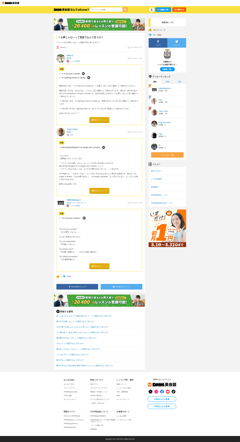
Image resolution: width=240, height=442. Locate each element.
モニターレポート (70, 399)
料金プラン (94, 384)
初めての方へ (156, 171)
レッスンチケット (123, 399)
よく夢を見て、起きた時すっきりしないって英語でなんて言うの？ (82, 332)
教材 (118, 395)
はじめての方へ (69, 384)
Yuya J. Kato (163, 111)
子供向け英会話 (96, 395)
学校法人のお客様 (162, 406)
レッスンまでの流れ (124, 388)
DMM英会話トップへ (159, 195)
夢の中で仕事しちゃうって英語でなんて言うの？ (75, 321)
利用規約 (154, 187)
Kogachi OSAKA (164, 122)
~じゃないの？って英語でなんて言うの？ (72, 354)
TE (159, 145)
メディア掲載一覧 (96, 425)
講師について (121, 384)
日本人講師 (68, 395)
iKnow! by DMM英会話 (72, 416)
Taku (160, 134)
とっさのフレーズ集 (124, 420)
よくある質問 (156, 179)
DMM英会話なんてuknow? (74, 420)
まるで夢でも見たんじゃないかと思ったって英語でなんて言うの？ (82, 327)
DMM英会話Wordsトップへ (162, 203)
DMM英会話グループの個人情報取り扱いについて (103, 421)
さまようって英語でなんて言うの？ (70, 343)
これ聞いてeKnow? (97, 403)
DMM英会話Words (71, 423)
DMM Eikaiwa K (165, 88)
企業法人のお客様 (162, 399)
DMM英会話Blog (70, 427)
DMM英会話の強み (71, 392)
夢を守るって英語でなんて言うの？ (70, 360)
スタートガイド (69, 388)
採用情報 (93, 429)
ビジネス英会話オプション (100, 399)
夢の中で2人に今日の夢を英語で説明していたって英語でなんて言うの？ (84, 365)
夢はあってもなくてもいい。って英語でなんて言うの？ (78, 349)
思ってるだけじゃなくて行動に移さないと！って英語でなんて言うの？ (84, 316)
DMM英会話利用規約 (98, 416)
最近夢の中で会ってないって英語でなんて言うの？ (76, 338)
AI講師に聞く (165, 9)
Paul (160, 100)
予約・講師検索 (122, 392)
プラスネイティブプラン (99, 388)
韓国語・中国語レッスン (99, 392)
